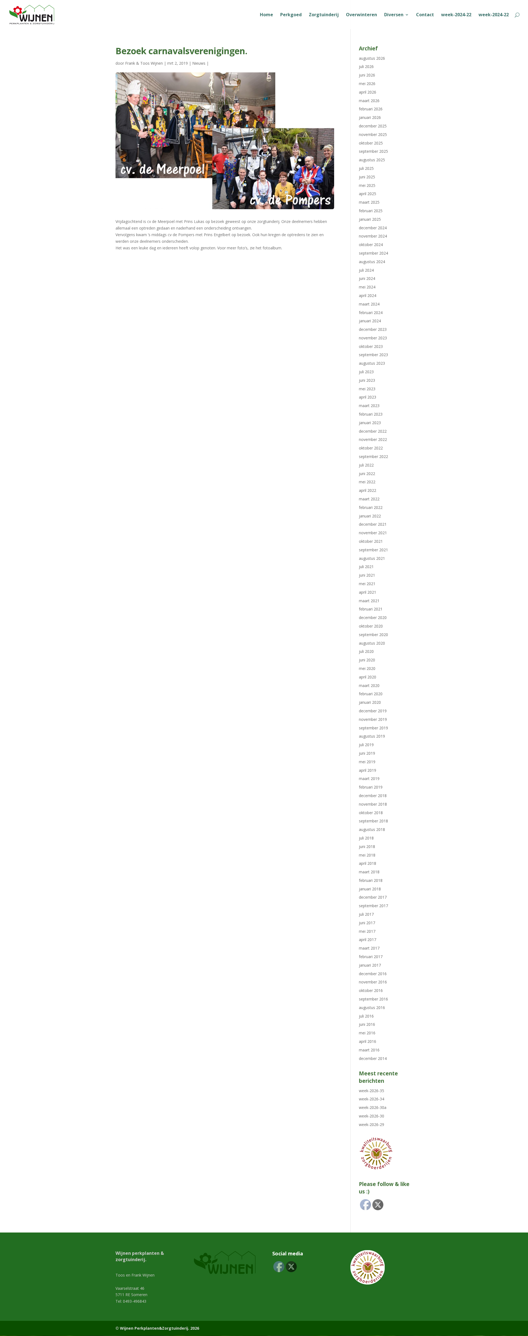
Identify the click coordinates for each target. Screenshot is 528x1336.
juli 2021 (366, 566)
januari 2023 (370, 422)
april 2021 (367, 592)
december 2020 (373, 617)
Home (266, 15)
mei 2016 (367, 1032)
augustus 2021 (372, 558)
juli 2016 (366, 1016)
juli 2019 (366, 744)
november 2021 (373, 532)
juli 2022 (366, 465)
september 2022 (373, 456)
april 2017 (367, 939)
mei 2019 (367, 761)
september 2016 (373, 999)
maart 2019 (369, 778)
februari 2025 (371, 210)
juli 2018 (366, 838)
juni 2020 (367, 659)
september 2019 (373, 727)
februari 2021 (371, 609)
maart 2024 (369, 304)
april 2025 (367, 193)
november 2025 (373, 134)
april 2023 (367, 397)
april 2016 (367, 1041)
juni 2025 (367, 176)
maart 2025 (369, 202)
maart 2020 (369, 685)
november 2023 (373, 337)
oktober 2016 (371, 990)
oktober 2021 (371, 541)
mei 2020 (367, 668)
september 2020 (373, 634)
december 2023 (373, 329)
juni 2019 (367, 753)
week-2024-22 (456, 15)
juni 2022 (367, 473)
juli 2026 (366, 66)
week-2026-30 (371, 1116)
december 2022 (373, 431)
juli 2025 (366, 168)
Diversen (393, 15)
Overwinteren (361, 15)
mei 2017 (367, 931)
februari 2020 (371, 693)
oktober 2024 (371, 244)
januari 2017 (370, 965)
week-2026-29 (371, 1124)
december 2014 (373, 1058)
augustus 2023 (372, 363)
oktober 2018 (371, 812)
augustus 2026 (372, 58)
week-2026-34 (371, 1098)
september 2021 (373, 549)
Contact (425, 15)
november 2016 (373, 982)
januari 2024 (370, 320)
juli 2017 (366, 914)
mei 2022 (367, 481)
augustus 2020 (372, 643)
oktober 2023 (371, 346)
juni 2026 (367, 75)
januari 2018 (370, 888)
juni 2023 (367, 380)
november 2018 (373, 804)
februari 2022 (371, 507)
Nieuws (198, 63)
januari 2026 (370, 117)
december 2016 (373, 973)
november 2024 (373, 236)
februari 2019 (371, 787)
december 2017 (373, 897)
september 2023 (373, 354)
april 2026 (367, 92)
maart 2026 (369, 100)
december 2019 (373, 710)
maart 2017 (369, 948)
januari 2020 (370, 702)
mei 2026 (367, 83)
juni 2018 (367, 846)
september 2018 (373, 821)
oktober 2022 (371, 448)
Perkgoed (291, 15)
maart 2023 (369, 405)
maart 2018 (369, 871)
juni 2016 (367, 1024)
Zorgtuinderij (324, 15)
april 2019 (367, 770)
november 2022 (373, 439)
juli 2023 (366, 371)
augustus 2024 (372, 261)
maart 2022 (369, 498)
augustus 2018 (372, 829)
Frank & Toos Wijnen (144, 63)
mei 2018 (367, 855)
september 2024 (373, 253)
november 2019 (373, 719)
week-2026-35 (371, 1090)
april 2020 (367, 677)
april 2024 (367, 295)
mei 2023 (367, 388)
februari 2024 (371, 312)
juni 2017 (367, 922)
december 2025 (373, 126)
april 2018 (367, 863)
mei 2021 (367, 583)
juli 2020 (366, 651)
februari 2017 (371, 956)
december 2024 (373, 227)
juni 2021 (367, 575)
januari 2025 (370, 219)
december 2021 (373, 524)
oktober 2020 (371, 626)
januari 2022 (370, 516)
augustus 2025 (372, 159)
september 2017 (373, 905)
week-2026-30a (372, 1107)
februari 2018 (371, 880)
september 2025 (373, 151)
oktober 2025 (371, 143)
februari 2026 (371, 108)
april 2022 (367, 490)
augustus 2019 (372, 736)
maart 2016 (369, 1050)
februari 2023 (371, 414)
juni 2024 (367, 278)
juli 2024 (366, 270)
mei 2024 (367, 287)
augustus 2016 (372, 1007)
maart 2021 (369, 600)
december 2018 (373, 795)
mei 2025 (367, 185)
